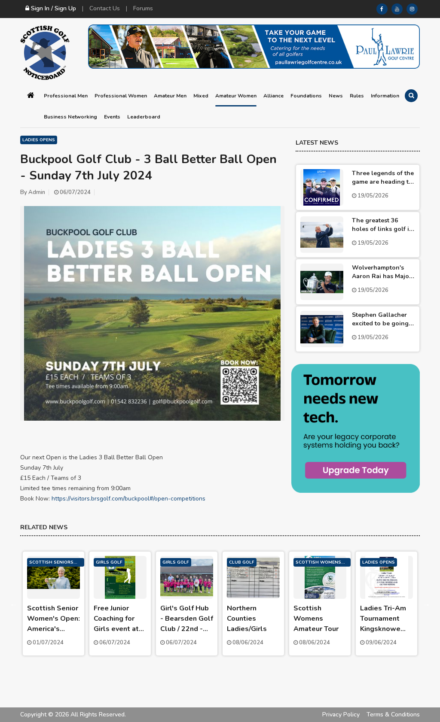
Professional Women (121, 95)
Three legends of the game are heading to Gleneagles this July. (383, 181)
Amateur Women (236, 95)
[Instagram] (412, 9)
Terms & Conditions (393, 714)
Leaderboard (143, 116)
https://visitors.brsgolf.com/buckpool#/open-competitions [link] (128, 498)
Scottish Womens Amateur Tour (318, 563)
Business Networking (70, 116)
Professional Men (66, 95)
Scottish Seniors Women (51, 563)
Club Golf (241, 562)
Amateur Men (170, 95)
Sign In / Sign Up (52, 8)
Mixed (200, 95)
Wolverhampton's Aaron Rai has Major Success (382, 276)
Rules (357, 95)
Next (426, 603)
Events (112, 116)
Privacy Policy (341, 714)
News (336, 95)
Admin (36, 192)
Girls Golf (109, 562)
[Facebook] (382, 9)
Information (385, 95)
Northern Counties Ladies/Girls (247, 619)
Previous (13, 603)
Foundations (306, 95)
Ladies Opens (38, 140)
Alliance (273, 95)
